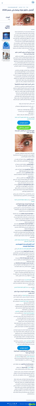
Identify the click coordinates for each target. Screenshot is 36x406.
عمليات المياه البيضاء (24, 301)
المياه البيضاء (20, 7)
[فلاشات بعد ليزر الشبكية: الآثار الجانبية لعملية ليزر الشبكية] (6, 35)
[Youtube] (8, 403)
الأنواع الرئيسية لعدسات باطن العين (24, 248)
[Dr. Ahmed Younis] (33, 2)
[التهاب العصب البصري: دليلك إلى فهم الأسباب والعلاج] (6, 55)
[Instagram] (12, 403)
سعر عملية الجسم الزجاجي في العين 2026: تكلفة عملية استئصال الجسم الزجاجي (5, 50)
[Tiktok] (10, 403)
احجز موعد (24, 123)
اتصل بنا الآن (24, 128)
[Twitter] (16, 403)
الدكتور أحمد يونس (28, 340)
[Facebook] (14, 403)
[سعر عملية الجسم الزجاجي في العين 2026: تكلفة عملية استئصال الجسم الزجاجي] (6, 45)
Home (24, 7)
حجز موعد (18, 356)
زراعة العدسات (27, 279)
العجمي (29, 367)
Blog (27, 7)
